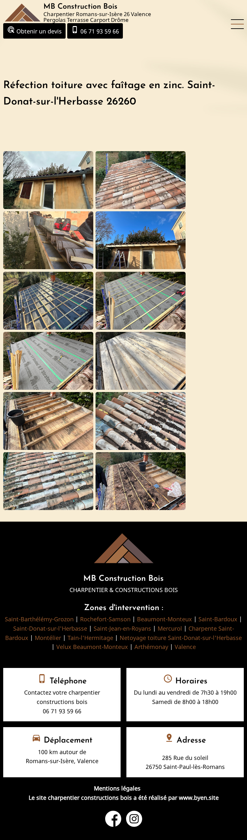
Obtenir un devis (34, 30)
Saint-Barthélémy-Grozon (39, 619)
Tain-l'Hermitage (90, 638)
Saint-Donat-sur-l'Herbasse (50, 628)
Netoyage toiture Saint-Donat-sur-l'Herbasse (181, 638)
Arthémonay (151, 647)
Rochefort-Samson (105, 619)
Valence (185, 647)
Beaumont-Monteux (164, 619)
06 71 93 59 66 (95, 30)
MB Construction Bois (80, 7)
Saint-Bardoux (217, 619)
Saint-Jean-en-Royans (122, 628)
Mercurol (170, 628)
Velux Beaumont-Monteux (92, 647)
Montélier (48, 638)
